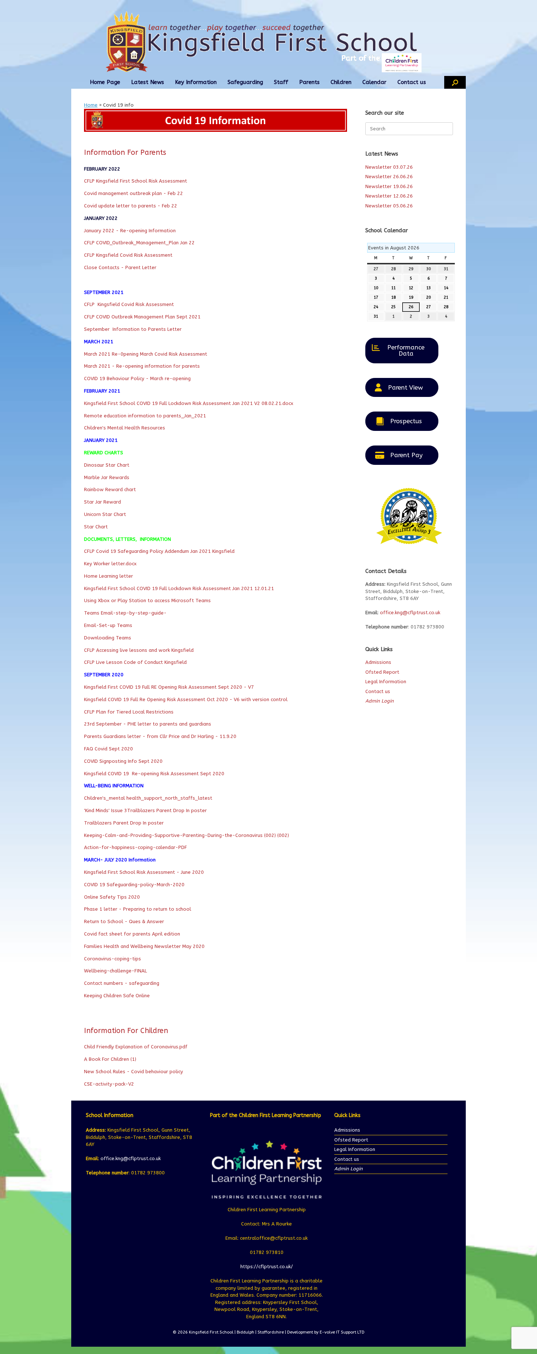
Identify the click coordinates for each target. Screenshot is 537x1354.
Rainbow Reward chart (110, 489)
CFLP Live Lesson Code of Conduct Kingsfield (135, 662)
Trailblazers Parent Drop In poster (167, 810)
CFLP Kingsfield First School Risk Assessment (135, 181)
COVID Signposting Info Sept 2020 (123, 761)
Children (341, 82)
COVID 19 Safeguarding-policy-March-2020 (134, 884)
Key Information (196, 82)
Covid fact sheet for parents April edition (132, 934)
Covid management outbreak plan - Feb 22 (133, 193)
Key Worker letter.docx (110, 563)
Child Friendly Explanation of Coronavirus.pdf (135, 1046)
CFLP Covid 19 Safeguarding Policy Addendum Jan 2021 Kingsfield (159, 551)
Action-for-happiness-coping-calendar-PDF (135, 847)
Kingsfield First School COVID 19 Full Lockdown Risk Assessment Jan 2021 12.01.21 (179, 588)
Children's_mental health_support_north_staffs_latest (148, 798)
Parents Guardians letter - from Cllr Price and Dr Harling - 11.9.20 (160, 736)
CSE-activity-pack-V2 (109, 1084)
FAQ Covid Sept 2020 (108, 748)
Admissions (378, 662)
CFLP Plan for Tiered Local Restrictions (129, 712)
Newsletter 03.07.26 (389, 167)
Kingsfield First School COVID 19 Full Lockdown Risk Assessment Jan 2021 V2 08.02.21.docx (188, 403)
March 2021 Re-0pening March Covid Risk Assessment (145, 354)
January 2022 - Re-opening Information (130, 230)
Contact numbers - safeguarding (121, 983)
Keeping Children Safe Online (117, 995)
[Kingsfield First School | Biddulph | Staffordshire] (268, 41)
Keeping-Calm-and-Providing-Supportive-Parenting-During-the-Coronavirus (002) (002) (186, 835)
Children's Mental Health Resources (124, 428)
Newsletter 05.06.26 (389, 206)
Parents (309, 82)
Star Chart (96, 526)
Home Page (105, 82)
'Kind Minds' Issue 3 (105, 810)
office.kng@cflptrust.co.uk (410, 612)
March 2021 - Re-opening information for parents (142, 366)
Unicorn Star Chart (105, 514)
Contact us (411, 82)
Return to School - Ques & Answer (124, 921)
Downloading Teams (107, 637)
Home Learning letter (108, 576)
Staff (281, 82)
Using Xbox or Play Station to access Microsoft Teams (147, 600)
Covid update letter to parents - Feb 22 (131, 206)
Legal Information (385, 681)
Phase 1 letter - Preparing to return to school (137, 909)
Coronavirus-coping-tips (112, 958)
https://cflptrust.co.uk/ (266, 1266)
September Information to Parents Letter (133, 329)
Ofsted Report (382, 672)
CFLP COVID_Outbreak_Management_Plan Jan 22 (139, 242)
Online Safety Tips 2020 (112, 897)
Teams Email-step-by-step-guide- (125, 613)
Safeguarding (245, 82)
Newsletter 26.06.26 (389, 176)
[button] (455, 82)
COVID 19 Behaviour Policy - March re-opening (137, 378)
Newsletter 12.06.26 (389, 196)
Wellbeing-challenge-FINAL (115, 971)
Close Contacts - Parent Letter (120, 267)
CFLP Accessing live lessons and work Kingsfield (139, 650)
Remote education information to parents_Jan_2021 (145, 415)
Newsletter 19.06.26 (389, 186)
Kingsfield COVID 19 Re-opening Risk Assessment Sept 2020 (154, 773)
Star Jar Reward (102, 502)
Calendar (374, 82)
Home (91, 105)
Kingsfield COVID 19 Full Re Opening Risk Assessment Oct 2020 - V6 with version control (185, 699)
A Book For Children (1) (110, 1059)
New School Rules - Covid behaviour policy (133, 1071)
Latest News (147, 82)
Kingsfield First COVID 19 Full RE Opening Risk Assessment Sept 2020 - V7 (169, 687)
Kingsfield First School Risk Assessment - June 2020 (144, 872)
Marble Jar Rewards (106, 477)
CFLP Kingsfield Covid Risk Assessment (129, 255)
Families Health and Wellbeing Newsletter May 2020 (144, 946)
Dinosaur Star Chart (106, 465)
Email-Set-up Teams (108, 625)
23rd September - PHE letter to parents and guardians (147, 724)
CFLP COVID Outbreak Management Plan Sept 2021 (142, 317)
